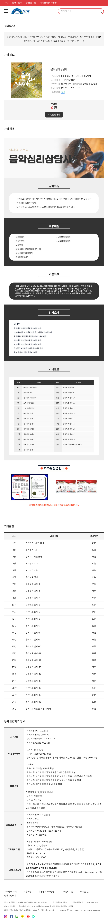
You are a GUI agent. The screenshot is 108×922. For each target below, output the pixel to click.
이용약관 (28, 891)
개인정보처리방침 (46, 891)
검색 (100, 11)
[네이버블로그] (16, 917)
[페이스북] (11, 917)
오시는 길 (84, 891)
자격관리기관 (67, 891)
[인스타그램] (5, 917)
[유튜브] (28, 917)
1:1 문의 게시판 (94, 37)
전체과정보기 (10, 895)
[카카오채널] (22, 917)
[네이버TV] (33, 917)
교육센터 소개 (10, 891)
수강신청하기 (54, 114)
